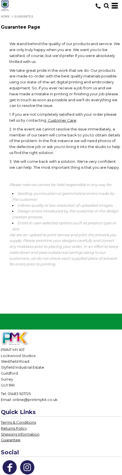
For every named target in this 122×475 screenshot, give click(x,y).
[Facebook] (10, 467)
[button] (106, 6)
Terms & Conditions (18, 422)
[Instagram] (27, 467)
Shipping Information (20, 434)
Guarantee (10, 440)
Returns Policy (14, 428)
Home (5, 16)
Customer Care (61, 120)
